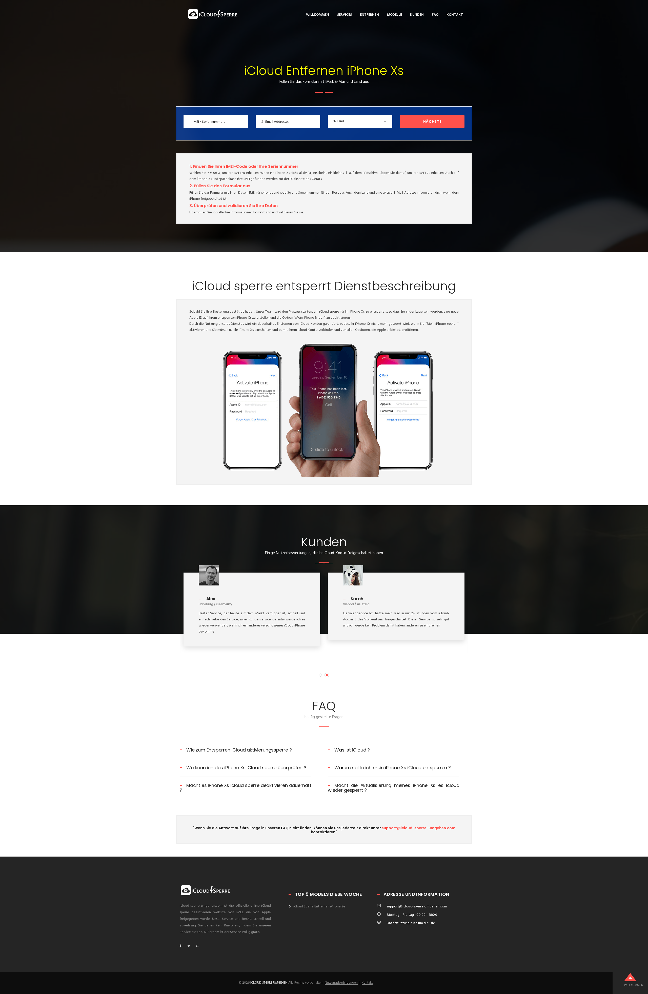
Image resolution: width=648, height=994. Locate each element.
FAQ (435, 15)
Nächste (432, 121)
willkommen (317, 15)
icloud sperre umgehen (269, 982)
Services (344, 15)
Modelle (394, 15)
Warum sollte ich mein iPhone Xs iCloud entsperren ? (392, 767)
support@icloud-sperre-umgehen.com (418, 827)
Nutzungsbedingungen (341, 983)
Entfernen (369, 15)
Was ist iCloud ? (352, 750)
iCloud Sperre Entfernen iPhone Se (319, 906)
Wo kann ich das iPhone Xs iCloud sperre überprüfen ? (246, 767)
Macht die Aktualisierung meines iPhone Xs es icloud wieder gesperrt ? (393, 788)
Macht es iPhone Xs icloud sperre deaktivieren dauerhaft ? (245, 788)
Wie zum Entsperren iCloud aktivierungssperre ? (239, 750)
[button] (360, 121)
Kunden (417, 15)
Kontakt (455, 15)
